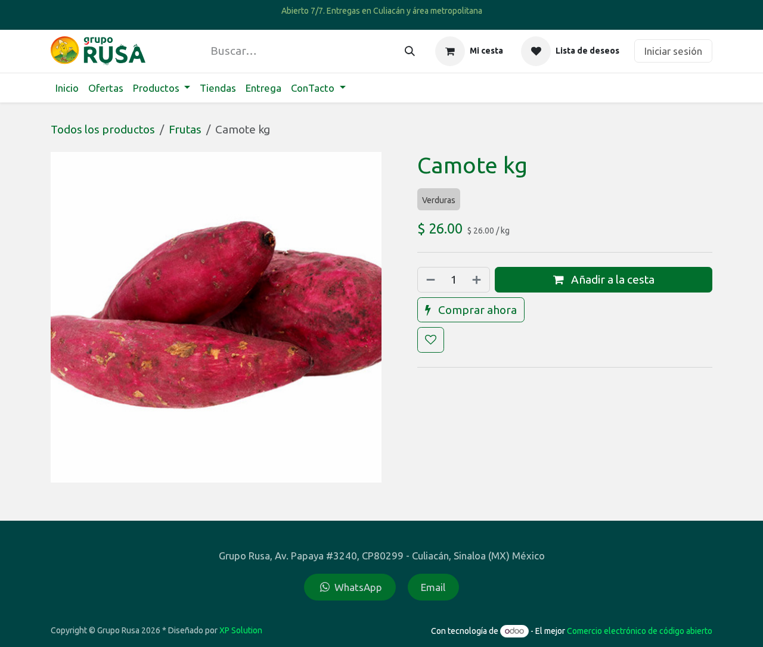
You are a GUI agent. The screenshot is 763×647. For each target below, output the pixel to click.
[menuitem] (67, 88)
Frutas (185, 129)
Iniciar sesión (673, 51)
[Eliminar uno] (429, 279)
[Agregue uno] (477, 279)
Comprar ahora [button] (476, 309)
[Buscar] (410, 51)
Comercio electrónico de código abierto (639, 631)
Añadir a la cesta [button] (612, 279)
